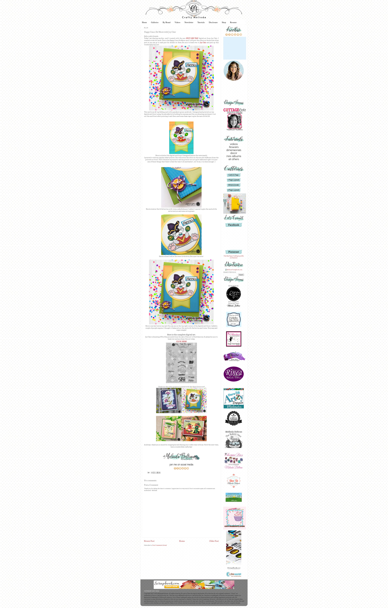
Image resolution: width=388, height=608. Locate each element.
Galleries (155, 22)
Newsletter (189, 22)
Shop (224, 22)
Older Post (214, 541)
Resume (233, 22)
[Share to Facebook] (158, 473)
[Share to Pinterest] (160, 473)
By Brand (166, 22)
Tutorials (201, 22)
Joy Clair (203, 42)
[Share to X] (156, 473)
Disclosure (213, 22)
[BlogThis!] (154, 473)
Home (144, 22)
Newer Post (149, 541)
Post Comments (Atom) (159, 545)
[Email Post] (148, 472)
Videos (177, 22)
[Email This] (152, 473)
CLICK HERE (181, 341)
